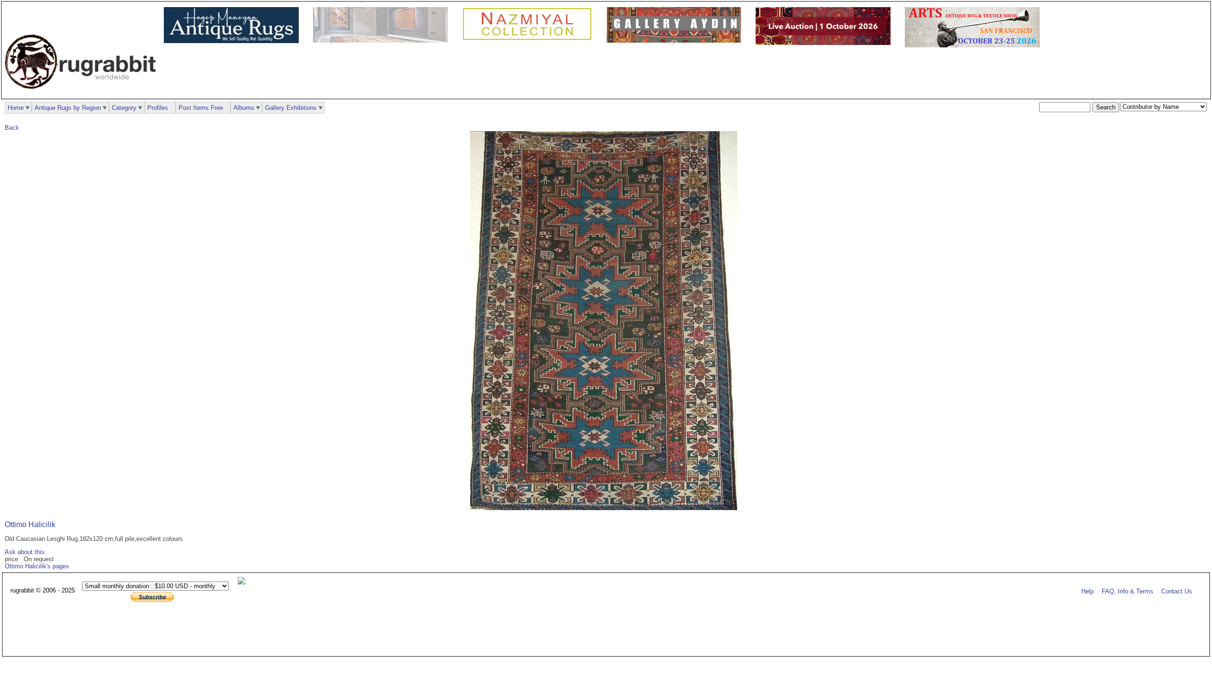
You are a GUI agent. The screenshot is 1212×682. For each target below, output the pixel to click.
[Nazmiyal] (529, 38)
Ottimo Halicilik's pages (37, 566)
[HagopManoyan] (233, 41)
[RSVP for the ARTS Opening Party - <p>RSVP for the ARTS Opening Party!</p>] (244, 582)
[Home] (83, 94)
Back (12, 127)
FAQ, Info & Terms (1127, 590)
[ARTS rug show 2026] (974, 45)
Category (124, 107)
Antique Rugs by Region (68, 107)
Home (16, 107)
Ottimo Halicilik (30, 524)
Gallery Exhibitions (291, 107)
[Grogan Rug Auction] (825, 42)
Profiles (157, 107)
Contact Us (1176, 590)
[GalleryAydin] (383, 40)
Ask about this (25, 552)
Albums (243, 107)
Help (1087, 590)
